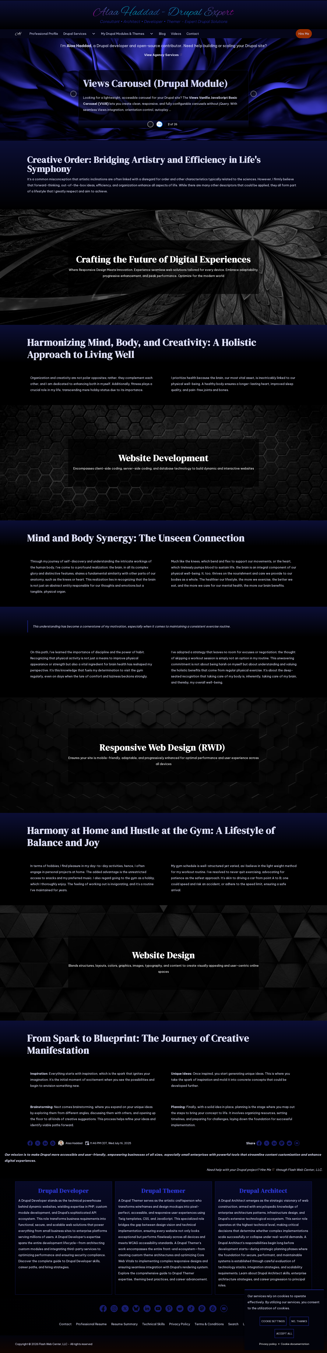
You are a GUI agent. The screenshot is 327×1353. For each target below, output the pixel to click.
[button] (150, 124)
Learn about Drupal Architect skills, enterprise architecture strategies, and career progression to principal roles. (262, 1279)
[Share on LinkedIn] (274, 1143)
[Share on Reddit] (289, 1143)
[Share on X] (266, 1143)
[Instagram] (114, 1308)
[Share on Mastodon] (282, 1143)
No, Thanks (299, 1321)
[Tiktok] (191, 1308)
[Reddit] (180, 1308)
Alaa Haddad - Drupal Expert (163, 12)
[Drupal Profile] (53, 1143)
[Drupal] (213, 1308)
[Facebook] (103, 1308)
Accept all (284, 1333)
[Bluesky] (136, 1308)
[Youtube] (158, 1308)
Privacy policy (268, 1344)
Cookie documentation (295, 1344)
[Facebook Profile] (30, 1143)
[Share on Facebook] (259, 1143)
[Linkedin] (147, 1308)
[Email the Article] (296, 1143)
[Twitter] (125, 1308)
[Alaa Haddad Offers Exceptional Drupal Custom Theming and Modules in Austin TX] (20, 33)
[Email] (224, 1308)
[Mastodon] (202, 1308)
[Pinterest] (169, 1308)
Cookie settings (273, 1321)
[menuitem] (44, 33)
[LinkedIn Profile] (45, 1143)
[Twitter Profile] (37, 1143)
